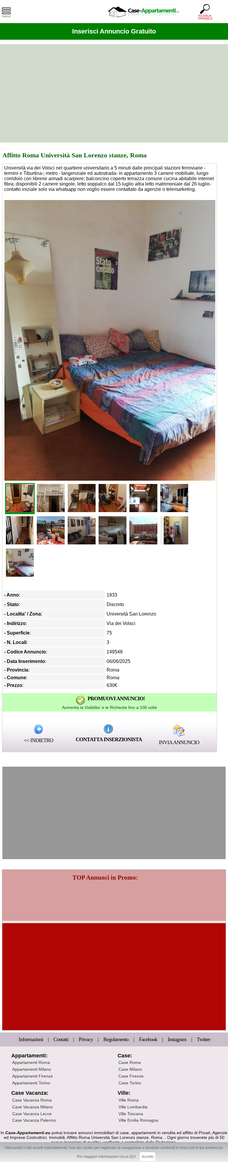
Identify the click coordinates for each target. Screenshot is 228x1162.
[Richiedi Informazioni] (108, 728)
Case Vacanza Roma (32, 1100)
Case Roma (129, 1062)
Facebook (148, 1039)
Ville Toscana (130, 1113)
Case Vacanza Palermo (34, 1120)
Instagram (177, 1039)
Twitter (203, 1039)
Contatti (61, 1039)
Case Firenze (131, 1076)
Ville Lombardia (133, 1107)
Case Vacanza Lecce (32, 1113)
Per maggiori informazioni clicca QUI (106, 1157)
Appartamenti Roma (31, 1062)
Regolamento (116, 1039)
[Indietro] (38, 729)
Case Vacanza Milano (32, 1107)
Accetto (147, 1157)
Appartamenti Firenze (32, 1076)
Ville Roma (128, 1100)
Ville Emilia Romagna (138, 1120)
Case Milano (130, 1069)
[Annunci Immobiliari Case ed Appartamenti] (143, 19)
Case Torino (129, 1083)
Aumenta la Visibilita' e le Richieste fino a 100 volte (109, 707)
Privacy (86, 1039)
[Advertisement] (114, 93)
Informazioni (31, 1039)
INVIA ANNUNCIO (179, 742)
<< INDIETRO (38, 740)
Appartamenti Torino (31, 1083)
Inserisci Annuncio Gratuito (114, 31)
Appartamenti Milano (31, 1069)
